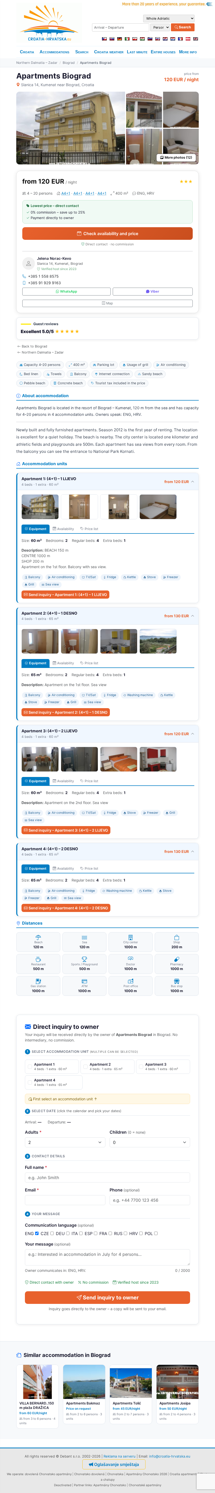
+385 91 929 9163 (44, 283)
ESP (89, 1233)
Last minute (137, 52)
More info (188, 52)
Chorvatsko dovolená (89, 1474)
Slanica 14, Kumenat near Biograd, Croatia (57, 84)
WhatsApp (68, 291)
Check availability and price (110, 233)
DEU (61, 1233)
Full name (36, 1167)
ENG (30, 1233)
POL (149, 1233)
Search (184, 27)
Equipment (37, 529)
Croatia (27, 52)
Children (128, 1132)
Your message (48, 1244)
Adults (33, 1132)
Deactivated (62, 1485)
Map (109, 303)
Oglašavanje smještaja (116, 1464)
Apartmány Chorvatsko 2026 (146, 1474)
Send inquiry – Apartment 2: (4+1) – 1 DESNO (68, 712)
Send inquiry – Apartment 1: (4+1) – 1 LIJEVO (68, 594)
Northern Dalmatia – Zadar (36, 63)
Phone (125, 1190)
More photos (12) (178, 157)
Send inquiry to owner (111, 1297)
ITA (75, 1233)
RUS (119, 1233)
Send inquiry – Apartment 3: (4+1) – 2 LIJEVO (68, 830)
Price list (91, 529)
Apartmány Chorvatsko (109, 1485)
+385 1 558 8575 (43, 276)
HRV (134, 1233)
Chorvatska (115, 1474)
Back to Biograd (34, 346)
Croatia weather (108, 52)
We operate (15, 1474)
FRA (104, 1233)
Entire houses (163, 52)
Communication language (59, 1225)
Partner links (83, 1485)
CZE (45, 1233)
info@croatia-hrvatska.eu (169, 1456)
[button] (107, 328)
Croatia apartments (183, 1474)
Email (32, 1190)
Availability (65, 529)
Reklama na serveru (120, 1456)
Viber (154, 291)
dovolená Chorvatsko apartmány (48, 1474)
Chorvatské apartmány (145, 1485)
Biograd (69, 63)
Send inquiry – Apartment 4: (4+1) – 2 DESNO (68, 908)
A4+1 (65, 193)
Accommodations (54, 52)
